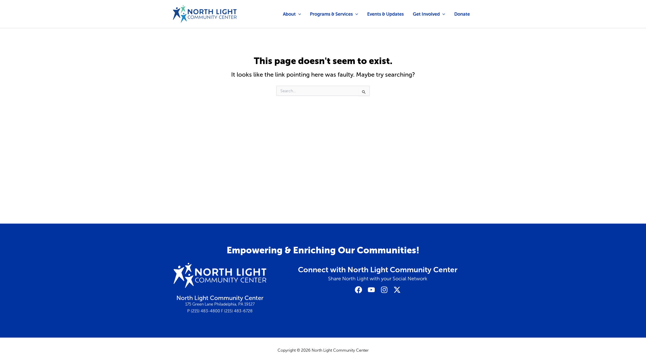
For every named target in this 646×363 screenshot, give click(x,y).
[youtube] (371, 289)
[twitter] (397, 289)
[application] (298, 14)
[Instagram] (384, 289)
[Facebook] (358, 289)
